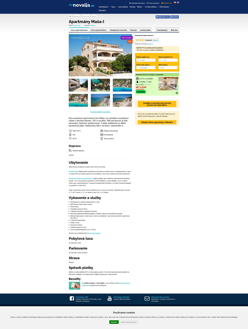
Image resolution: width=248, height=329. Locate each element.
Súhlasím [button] (114, 322)
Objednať (140, 92)
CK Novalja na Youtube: (122, 297)
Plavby (132, 7)
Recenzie (133, 30)
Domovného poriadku (93, 233)
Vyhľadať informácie (138, 3)
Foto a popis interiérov (98, 30)
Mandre (94, 16)
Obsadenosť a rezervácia (118, 30)
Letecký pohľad (145, 30)
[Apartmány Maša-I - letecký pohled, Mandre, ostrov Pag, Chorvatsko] (122, 85)
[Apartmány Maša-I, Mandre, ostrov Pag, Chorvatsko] (100, 55)
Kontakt (102, 10)
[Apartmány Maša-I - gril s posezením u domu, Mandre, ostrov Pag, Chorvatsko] (100, 85)
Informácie (164, 7)
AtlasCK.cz (150, 44)
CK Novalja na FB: (82, 297)
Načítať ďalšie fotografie (100, 111)
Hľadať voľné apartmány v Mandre (157, 122)
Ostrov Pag (86, 16)
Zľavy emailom (154, 3)
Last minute (123, 7)
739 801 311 (168, 3)
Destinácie (103, 7)
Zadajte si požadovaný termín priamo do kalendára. (157, 104)
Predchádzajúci (162, 30)
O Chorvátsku (150, 7)
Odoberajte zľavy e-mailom (160, 297)
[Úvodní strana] (70, 16)
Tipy (113, 7)
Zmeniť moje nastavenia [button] (129, 322)
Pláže (139, 7)
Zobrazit (155, 40)
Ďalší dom (174, 30)
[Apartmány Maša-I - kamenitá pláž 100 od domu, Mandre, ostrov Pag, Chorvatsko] (100, 100)
